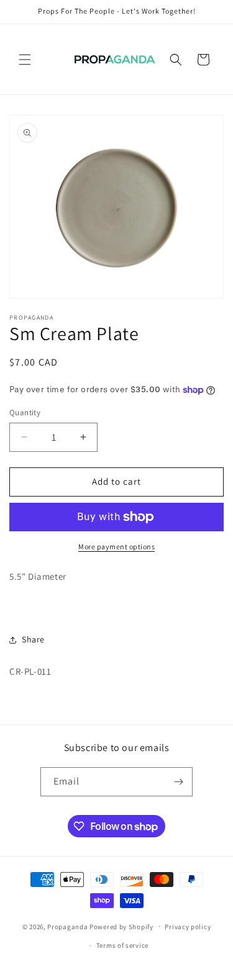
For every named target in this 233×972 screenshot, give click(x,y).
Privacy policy (188, 926)
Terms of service (122, 945)
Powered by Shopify (121, 926)
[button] (25, 59)
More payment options (116, 546)
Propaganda (67, 926)
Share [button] (33, 639)
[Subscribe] (178, 781)
